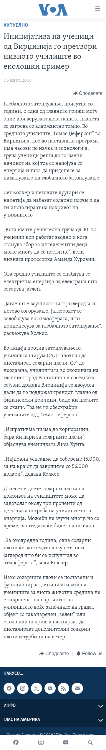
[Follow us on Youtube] (50, 688)
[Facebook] (16, 742)
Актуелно (16, 25)
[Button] (88, 93)
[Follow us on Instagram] (22, 688)
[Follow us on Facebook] (9, 688)
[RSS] (63, 688)
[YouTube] (66, 742)
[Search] (90, 742)
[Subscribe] (77, 688)
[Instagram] (41, 742)
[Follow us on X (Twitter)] (36, 688)
